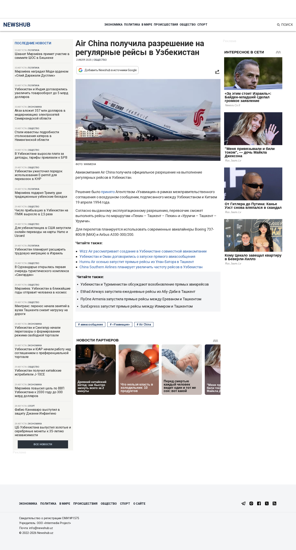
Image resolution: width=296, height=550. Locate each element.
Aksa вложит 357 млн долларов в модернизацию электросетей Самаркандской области (40, 114)
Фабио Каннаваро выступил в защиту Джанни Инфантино (37, 411)
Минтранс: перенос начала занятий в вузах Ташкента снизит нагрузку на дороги (42, 310)
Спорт (202, 24)
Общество (188, 24)
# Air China (144, 324)
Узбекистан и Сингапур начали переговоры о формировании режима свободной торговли (37, 331)
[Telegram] (243, 504)
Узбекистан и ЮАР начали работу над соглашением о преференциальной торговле (43, 353)
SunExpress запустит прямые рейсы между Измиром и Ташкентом (137, 306)
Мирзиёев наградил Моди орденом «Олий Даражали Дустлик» (41, 73)
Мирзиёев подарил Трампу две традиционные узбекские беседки (41, 195)
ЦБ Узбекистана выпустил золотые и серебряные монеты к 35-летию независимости (43, 431)
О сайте (139, 503)
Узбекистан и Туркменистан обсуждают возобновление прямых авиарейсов (145, 284)
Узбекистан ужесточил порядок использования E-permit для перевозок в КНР (38, 175)
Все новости (43, 444)
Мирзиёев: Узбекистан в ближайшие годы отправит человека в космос (42, 290)
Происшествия (166, 24)
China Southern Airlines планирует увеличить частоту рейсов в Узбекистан (141, 267)
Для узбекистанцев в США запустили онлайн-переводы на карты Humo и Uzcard (43, 231)
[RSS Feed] (274, 504)
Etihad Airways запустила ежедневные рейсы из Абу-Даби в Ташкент (138, 291)
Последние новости (33, 43)
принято (108, 192)
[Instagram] (251, 504)
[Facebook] (259, 504)
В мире (147, 24)
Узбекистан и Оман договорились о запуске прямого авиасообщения (137, 256)
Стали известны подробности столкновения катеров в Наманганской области (37, 136)
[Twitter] (266, 504)
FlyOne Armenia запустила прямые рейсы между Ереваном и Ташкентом (141, 299)
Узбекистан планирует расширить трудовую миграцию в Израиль (40, 251)
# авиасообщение (90, 324)
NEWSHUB (16, 24)
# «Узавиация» (120, 324)
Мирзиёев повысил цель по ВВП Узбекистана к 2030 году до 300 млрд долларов (39, 392)
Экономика (113, 24)
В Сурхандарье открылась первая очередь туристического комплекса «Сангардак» (42, 271)
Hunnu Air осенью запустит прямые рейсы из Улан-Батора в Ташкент (137, 262)
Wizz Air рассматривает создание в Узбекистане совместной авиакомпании (143, 251)
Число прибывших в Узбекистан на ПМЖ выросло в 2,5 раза (41, 212)
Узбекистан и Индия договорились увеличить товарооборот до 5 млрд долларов (41, 93)
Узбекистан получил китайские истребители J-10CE (38, 372)
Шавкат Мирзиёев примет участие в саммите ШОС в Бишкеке (42, 56)
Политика (132, 24)
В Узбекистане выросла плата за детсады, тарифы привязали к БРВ (41, 155)
